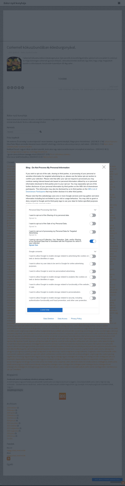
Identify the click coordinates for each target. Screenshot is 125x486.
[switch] (93, 215)
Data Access (62, 319)
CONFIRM (44, 310)
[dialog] (62, 243)
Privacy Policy (76, 319)
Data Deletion (48, 319)
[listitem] (62, 210)
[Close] (104, 167)
